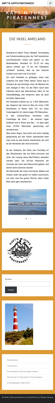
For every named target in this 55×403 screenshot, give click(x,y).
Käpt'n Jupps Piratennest (18, 3)
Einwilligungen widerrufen (18, 382)
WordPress (34, 397)
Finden (11, 290)
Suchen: (8, 279)
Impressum (12, 365)
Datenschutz (12, 360)
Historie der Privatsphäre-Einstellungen (24, 377)
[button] (9, 203)
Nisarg (50, 397)
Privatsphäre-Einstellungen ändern (22, 371)
